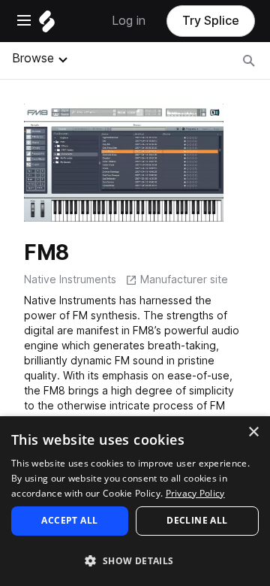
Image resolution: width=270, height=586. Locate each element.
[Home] (47, 25)
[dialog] (135, 501)
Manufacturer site (184, 279)
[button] (135, 560)
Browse (33, 58)
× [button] (253, 432)
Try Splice (210, 21)
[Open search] (249, 61)
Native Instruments (70, 279)
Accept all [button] (69, 520)
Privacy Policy (195, 493)
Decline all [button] (196, 520)
